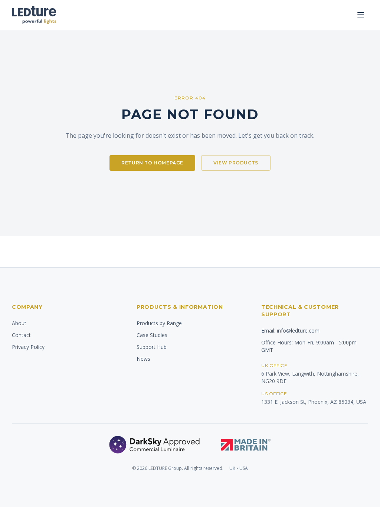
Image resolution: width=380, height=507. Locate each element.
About (19, 323)
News (143, 358)
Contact (21, 334)
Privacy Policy (28, 346)
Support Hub (152, 346)
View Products (235, 163)
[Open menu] (360, 14)
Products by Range (159, 323)
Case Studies (152, 334)
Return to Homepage (152, 163)
